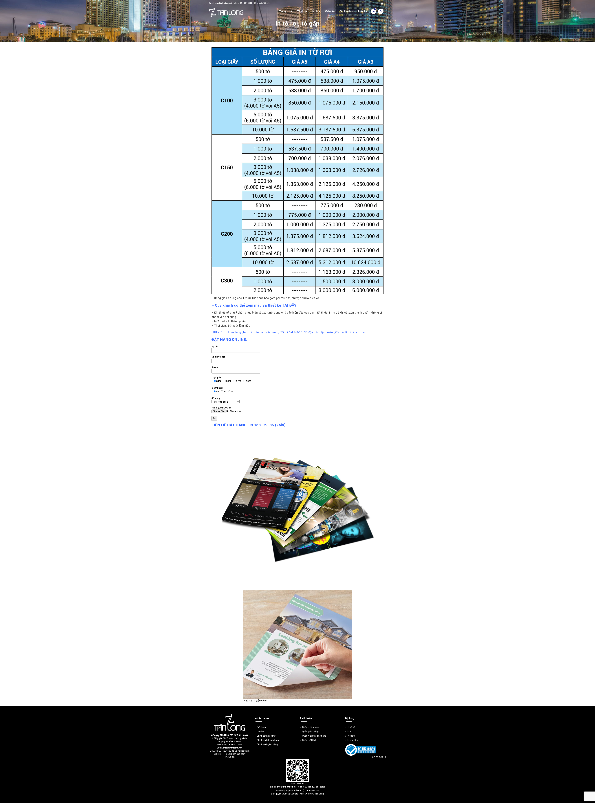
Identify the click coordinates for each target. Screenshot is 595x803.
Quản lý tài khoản (310, 727)
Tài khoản (345, 11)
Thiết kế (302, 11)
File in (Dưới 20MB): (221, 407)
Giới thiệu (261, 727)
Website (330, 11)
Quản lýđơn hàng (310, 731)
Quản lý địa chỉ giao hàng (314, 736)
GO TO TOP (377, 757)
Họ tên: (215, 346)
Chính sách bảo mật (266, 736)
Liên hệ (362, 11)
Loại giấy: (231, 379)
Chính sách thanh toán (268, 740)
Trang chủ (285, 11)
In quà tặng (353, 740)
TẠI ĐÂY (289, 305)
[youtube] (382, 3)
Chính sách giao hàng (267, 744)
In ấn (315, 11)
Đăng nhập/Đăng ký (262, 3)
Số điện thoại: (218, 357)
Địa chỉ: (215, 367)
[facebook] (377, 3)
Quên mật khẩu (309, 740)
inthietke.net (313, 790)
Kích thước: (222, 390)
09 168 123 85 (261, 425)
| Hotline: (227, 3)
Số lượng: (216, 398)
